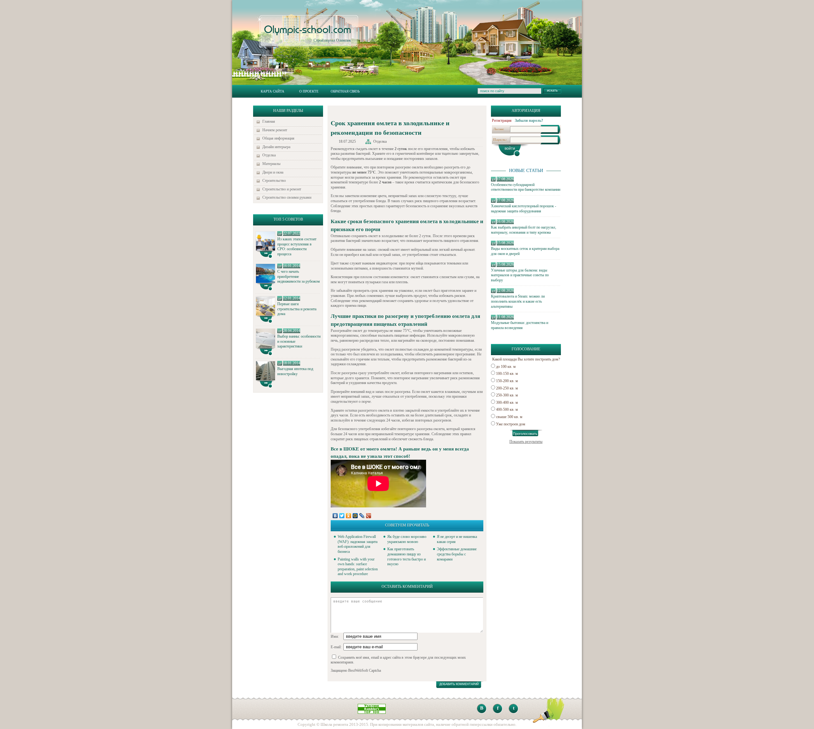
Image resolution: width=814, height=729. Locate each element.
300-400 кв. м (507, 402)
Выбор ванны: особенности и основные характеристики (299, 341)
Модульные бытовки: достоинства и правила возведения (519, 325)
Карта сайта (272, 91)
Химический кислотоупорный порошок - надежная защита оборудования (523, 208)
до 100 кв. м (506, 366)
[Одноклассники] (348, 516)
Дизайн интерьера (276, 147)
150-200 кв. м (507, 381)
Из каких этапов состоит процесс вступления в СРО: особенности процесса (296, 246)
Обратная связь (345, 91)
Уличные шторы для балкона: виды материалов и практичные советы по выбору (520, 275)
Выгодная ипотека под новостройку (295, 371)
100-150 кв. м (507, 373)
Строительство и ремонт (281, 189)
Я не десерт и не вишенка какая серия (457, 539)
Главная (268, 121)
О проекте (309, 91)
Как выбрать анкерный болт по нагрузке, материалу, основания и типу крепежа (523, 230)
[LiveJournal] (362, 516)
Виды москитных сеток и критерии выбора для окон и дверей (525, 251)
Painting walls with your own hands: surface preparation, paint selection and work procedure (358, 566)
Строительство (274, 180)
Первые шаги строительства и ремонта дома (296, 309)
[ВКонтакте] (335, 516)
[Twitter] (342, 516)
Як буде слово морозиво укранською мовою (406, 539)
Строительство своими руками (286, 197)
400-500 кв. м (507, 409)
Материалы (271, 164)
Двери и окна (272, 172)
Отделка (269, 155)
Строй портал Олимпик (307, 34)
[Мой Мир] (355, 516)
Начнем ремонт (274, 130)
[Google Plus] (368, 516)
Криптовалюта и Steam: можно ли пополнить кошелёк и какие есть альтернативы (518, 301)
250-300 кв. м (507, 395)
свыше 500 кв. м (509, 417)
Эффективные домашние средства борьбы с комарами (457, 554)
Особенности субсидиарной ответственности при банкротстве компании (525, 187)
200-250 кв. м (507, 388)
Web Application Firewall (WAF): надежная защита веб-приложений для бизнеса (357, 544)
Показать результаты (525, 441)
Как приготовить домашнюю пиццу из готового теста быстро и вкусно (406, 556)
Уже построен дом (510, 424)
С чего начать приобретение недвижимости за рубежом (298, 276)
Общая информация (278, 138)
